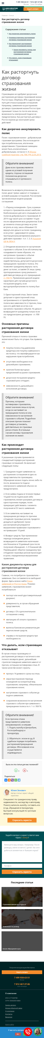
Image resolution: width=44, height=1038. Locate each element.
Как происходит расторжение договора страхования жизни (20, 45)
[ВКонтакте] (5, 780)
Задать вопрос (33, 9)
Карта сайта (9, 1024)
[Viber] (12, 780)
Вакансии (8, 1017)
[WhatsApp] (15, 780)
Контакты (8, 1014)
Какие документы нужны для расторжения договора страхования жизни (25, 52)
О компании (9, 1011)
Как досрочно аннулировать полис (22, 34)
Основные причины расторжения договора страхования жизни (22, 39)
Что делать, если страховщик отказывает (20, 59)
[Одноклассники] (9, 780)
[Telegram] (19, 780)
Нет (18, 1034)
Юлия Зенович (18, 790)
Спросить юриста (22, 820)
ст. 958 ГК (8, 278)
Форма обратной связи (13, 1008)
